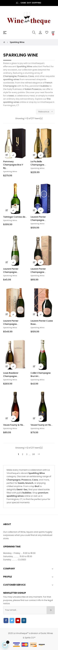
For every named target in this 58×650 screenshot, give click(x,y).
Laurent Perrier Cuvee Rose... (42, 322)
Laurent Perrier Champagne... (38, 218)
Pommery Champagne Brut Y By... (13, 165)
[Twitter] (12, 620)
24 (33, 454)
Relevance (45, 111)
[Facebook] (6, 620)
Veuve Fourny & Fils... (13, 425)
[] (7, 155)
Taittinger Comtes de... (15, 217)
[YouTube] (17, 620)
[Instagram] (23, 620)
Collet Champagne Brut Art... (41, 374)
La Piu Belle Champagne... (38, 163)
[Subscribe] (51, 610)
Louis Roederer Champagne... (10, 374)
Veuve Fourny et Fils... (41, 425)
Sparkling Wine (10, 171)
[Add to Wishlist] (23, 132)
